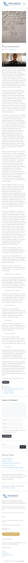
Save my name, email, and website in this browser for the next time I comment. (14, 431)
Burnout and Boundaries (7, 458)
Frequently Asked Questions (7, 554)
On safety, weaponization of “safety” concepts (12, 467)
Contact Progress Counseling (8, 487)
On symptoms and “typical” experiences (11, 463)
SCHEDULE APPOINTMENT (11, 534)
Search (3, 444)
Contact (3, 551)
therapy (21, 388)
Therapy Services (5, 552)
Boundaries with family (9, 392)
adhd (5, 388)
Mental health (7, 386)
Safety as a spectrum (7, 460)
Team (3, 556)
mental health (10, 388)
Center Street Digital (20, 561)
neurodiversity (16, 388)
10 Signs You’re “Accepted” (8, 465)
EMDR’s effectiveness (9, 390)
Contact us (5, 382)
